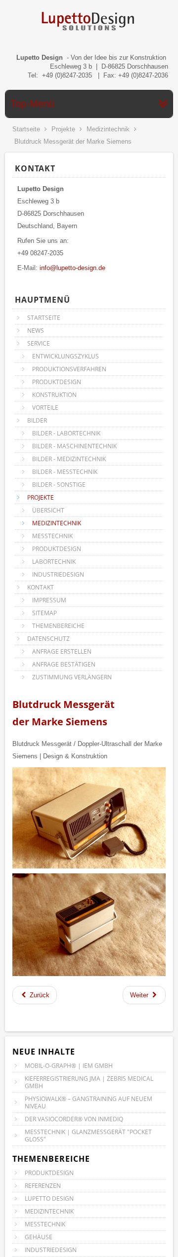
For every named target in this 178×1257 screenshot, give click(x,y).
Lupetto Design (49, 1198)
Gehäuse (38, 1237)
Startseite (26, 129)
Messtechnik (45, 1224)
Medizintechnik (108, 129)
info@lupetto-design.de (72, 268)
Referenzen (43, 1185)
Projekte (63, 129)
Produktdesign (49, 1173)
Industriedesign (51, 1250)
